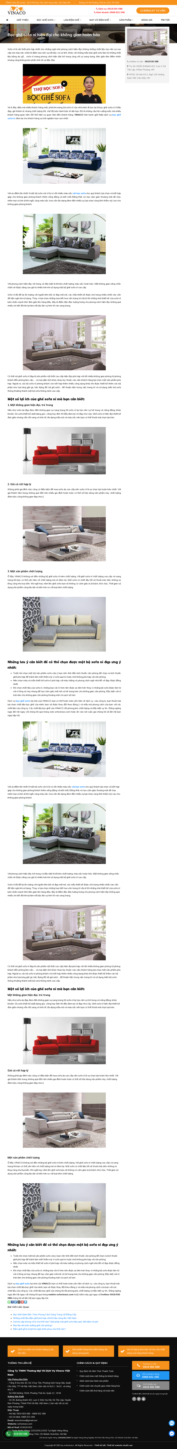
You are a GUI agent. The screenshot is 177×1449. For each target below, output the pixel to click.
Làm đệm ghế (72, 19)
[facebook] (172, 1433)
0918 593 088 (151, 1365)
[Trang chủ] (7, 20)
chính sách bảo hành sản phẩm (94, 1381)
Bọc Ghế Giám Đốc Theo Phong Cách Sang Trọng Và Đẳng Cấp (44, 1314)
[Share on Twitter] (15, 1301)
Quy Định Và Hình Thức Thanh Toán (97, 1371)
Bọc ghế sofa (45, 19)
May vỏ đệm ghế (99, 19)
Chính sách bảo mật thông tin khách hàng (99, 1376)
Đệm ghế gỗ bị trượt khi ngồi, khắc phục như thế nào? (39, 1329)
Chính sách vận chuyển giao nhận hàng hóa (100, 1386)
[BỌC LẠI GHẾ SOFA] (16, 10)
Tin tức (165, 19)
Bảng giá (146, 19)
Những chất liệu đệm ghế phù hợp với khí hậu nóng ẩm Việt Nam (44, 1318)
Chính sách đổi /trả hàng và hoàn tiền (97, 1390)
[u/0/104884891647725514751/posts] (143, 1399)
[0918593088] (172, 1423)
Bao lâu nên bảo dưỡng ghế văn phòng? (33, 1325)
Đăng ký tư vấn (154, 10)
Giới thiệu (22, 19)
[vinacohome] (139, 1399)
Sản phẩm (125, 19)
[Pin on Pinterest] (22, 1301)
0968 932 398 (150, 1375)
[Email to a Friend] (19, 1301)
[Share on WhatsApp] (9, 1301)
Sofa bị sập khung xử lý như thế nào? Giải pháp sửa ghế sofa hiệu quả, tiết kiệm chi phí (55, 1321)
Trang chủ (12, 30)
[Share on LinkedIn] (25, 1301)
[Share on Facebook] (12, 1301)
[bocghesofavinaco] (134, 1399)
